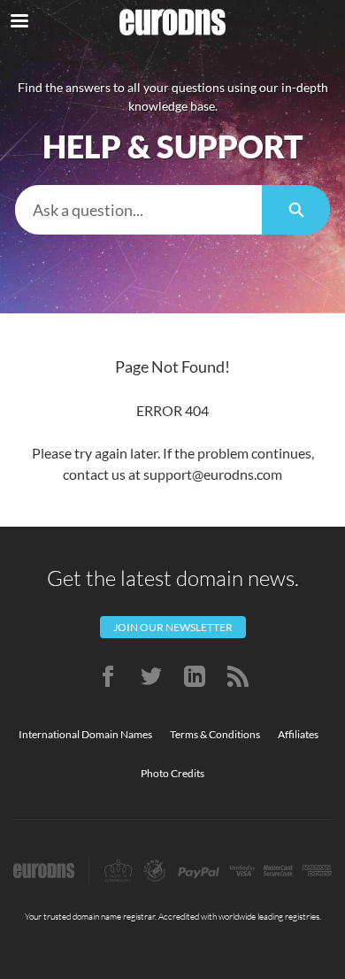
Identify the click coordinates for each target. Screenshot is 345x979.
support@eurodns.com (212, 474)
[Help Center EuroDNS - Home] (172, 22)
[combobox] (138, 210)
